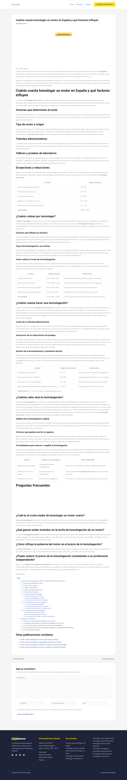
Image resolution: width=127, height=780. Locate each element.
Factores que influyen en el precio (35, 596)
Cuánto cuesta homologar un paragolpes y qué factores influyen (41, 642)
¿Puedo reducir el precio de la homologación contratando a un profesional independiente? (49, 627)
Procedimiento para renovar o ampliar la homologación (40, 616)
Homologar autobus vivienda (75, 748)
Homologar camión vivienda (75, 756)
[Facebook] (12, 755)
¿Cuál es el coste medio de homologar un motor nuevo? (39, 621)
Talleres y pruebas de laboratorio (33, 590)
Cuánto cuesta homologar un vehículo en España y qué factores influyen (43, 645)
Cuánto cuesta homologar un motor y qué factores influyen (39, 639)
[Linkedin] (24, 755)
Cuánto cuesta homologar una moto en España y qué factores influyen (43, 647)
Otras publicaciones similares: (32, 630)
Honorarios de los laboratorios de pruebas (37, 606)
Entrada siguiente (108, 658)
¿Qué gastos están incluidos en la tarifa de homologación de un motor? (44, 623)
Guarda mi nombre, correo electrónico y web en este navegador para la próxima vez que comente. (49, 710)
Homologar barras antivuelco (102, 751)
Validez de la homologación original (35, 612)
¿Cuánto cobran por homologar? (33, 594)
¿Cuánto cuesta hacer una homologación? (35, 602)
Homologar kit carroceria (101, 756)
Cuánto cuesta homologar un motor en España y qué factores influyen (43, 581)
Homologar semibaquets (101, 749)
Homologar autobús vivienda (102, 754)
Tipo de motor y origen (30, 585)
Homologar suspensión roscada (103, 741)
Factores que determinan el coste (33, 583)
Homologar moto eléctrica (74, 759)
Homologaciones (21, 23)
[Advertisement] (63, 501)
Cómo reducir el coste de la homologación (37, 600)
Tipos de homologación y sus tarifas (35, 598)
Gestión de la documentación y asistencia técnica (39, 608)
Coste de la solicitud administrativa (35, 604)
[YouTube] (20, 755)
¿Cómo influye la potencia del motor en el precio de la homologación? (43, 625)
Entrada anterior (18, 658)
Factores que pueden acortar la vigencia (37, 614)
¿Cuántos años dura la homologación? (34, 610)
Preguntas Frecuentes (28, 619)
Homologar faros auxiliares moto (103, 738)
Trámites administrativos (31, 587)
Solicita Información (63, 34)
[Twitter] (16, 755)
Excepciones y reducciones (31, 592)
